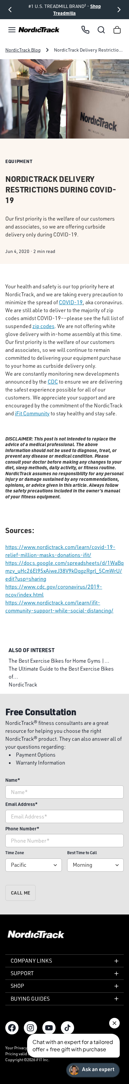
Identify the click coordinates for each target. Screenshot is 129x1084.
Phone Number (22, 828)
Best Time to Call (82, 852)
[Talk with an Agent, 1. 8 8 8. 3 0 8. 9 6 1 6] (85, 30)
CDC (53, 381)
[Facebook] (12, 1027)
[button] (12, 30)
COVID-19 (71, 302)
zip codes (43, 326)
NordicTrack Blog (23, 50)
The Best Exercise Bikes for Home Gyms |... (59, 660)
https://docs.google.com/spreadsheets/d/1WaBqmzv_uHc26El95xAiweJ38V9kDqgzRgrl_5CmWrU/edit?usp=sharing (64, 571)
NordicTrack (23, 684)
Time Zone (14, 852)
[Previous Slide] (10, 10)
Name (12, 780)
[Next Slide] (119, 10)
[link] (39, 30)
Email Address (21, 804)
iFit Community (32, 413)
